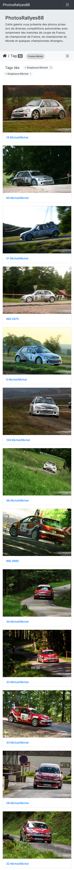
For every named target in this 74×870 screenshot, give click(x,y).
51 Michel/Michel (17, 258)
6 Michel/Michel (16, 379)
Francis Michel (35, 56)
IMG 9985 (12, 561)
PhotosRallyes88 (16, 5)
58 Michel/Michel (17, 803)
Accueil (5, 55)
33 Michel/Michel (17, 682)
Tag (14, 56)
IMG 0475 (12, 319)
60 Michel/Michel (17, 198)
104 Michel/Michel (18, 440)
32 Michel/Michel (17, 863)
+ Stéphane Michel (18, 73)
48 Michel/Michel (17, 500)
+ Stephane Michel (38, 67)
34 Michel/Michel (17, 621)
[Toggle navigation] (67, 4)
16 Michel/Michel (17, 137)
